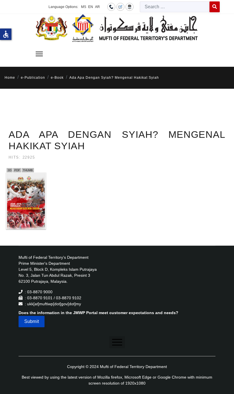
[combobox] (175, 6)
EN (90, 7)
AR (97, 7)
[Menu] (39, 54)
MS (83, 7)
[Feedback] (120, 7)
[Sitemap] (129, 7)
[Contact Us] (111, 7)
